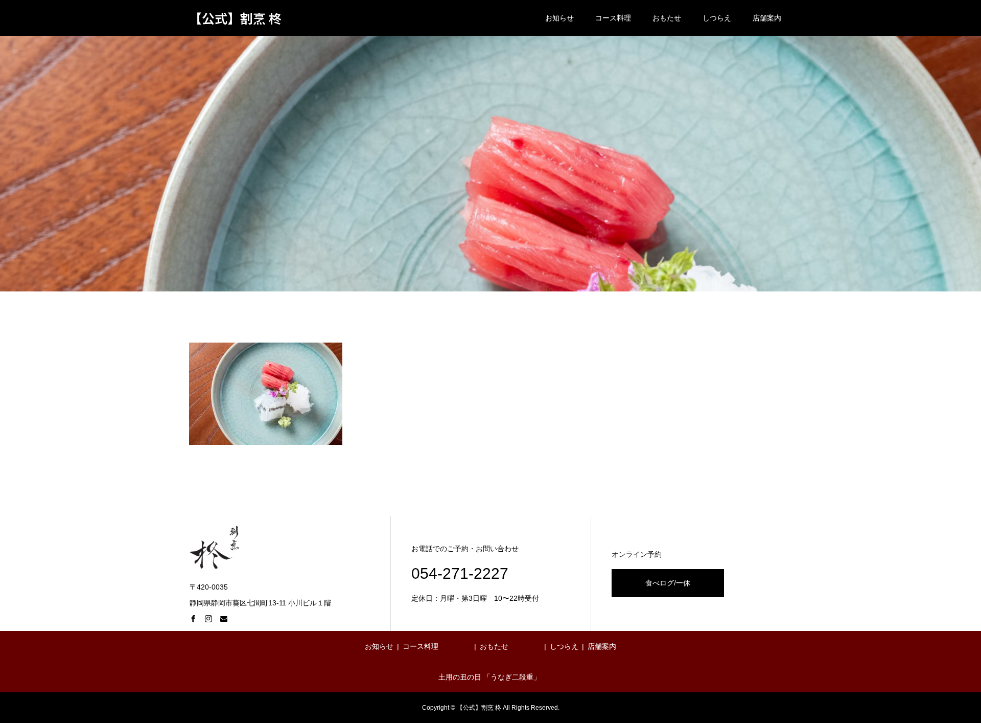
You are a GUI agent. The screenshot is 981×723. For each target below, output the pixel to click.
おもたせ (666, 18)
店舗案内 (767, 18)
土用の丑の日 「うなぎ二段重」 (489, 677)
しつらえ (717, 18)
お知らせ (559, 18)
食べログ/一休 (667, 583)
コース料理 (613, 18)
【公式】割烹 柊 (235, 18)
